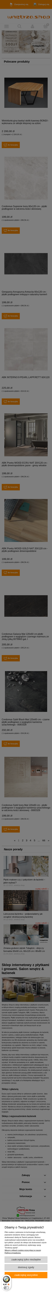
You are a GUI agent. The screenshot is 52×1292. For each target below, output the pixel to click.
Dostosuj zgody (26, 1267)
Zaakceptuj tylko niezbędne (26, 1259)
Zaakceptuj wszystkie (26, 1275)
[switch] (6, 1287)
